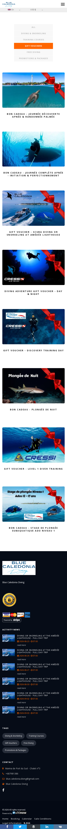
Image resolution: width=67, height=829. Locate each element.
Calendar (27, 818)
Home (5, 818)
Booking (15, 818)
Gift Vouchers (33, 46)
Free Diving (33, 52)
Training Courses (33, 39)
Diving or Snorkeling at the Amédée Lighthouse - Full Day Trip (38, 637)
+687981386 (12, 773)
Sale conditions (42, 818)
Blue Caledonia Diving (17, 783)
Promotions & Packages (33, 58)
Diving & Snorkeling (33, 33)
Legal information (12, 823)
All (34, 27)
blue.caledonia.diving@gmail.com (22, 778)
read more (21, 645)
